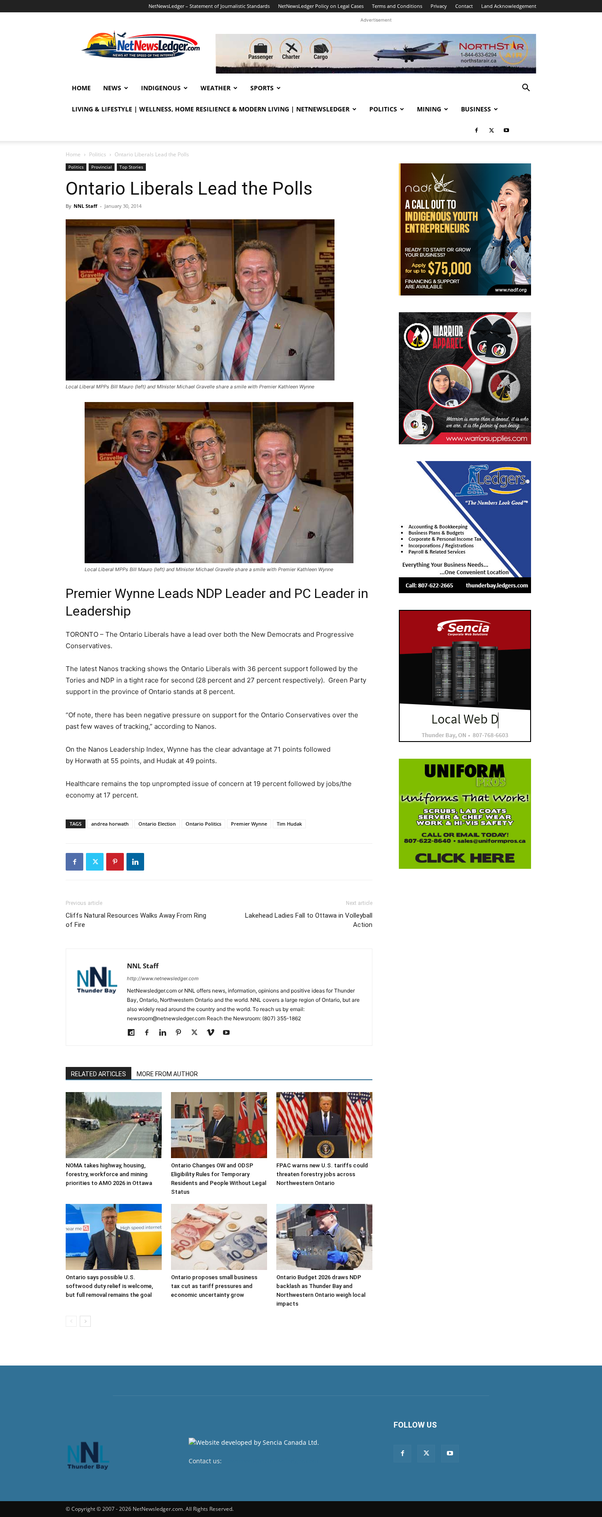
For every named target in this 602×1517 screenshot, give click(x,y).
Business (476, 109)
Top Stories (131, 167)
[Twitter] (491, 130)
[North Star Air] (376, 54)
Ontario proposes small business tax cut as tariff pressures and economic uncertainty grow (214, 1286)
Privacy (439, 6)
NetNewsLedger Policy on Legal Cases (321, 6)
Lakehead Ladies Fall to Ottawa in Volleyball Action (308, 920)
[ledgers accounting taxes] (465, 527)
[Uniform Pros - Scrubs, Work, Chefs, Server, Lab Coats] (465, 814)
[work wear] (465, 378)
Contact (464, 6)
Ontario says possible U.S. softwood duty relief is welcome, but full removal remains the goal (109, 1286)
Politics (383, 109)
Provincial (101, 167)
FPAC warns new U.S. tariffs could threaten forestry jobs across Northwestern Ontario (322, 1174)
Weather (215, 88)
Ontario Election (157, 823)
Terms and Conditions (397, 6)
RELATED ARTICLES (98, 1074)
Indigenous (161, 88)
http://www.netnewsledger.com (163, 978)
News (112, 88)
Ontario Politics (203, 823)
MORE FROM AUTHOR (167, 1074)
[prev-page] (71, 1321)
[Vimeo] (213, 1033)
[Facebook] (476, 130)
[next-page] (85, 1321)
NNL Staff (85, 206)
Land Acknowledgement (508, 6)
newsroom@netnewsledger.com (270, 1461)
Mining (429, 109)
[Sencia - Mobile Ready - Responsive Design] (465, 676)
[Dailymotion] (134, 1033)
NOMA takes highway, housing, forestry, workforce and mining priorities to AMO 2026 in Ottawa (109, 1174)
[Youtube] (506, 130)
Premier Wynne (249, 823)
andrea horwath (110, 823)
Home (81, 88)
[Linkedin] (135, 862)
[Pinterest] (115, 862)
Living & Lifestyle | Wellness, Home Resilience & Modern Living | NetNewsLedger (210, 109)
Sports (262, 88)
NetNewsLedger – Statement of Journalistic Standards (209, 6)
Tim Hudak (289, 823)
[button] (525, 89)
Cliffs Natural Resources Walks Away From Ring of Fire (136, 920)
